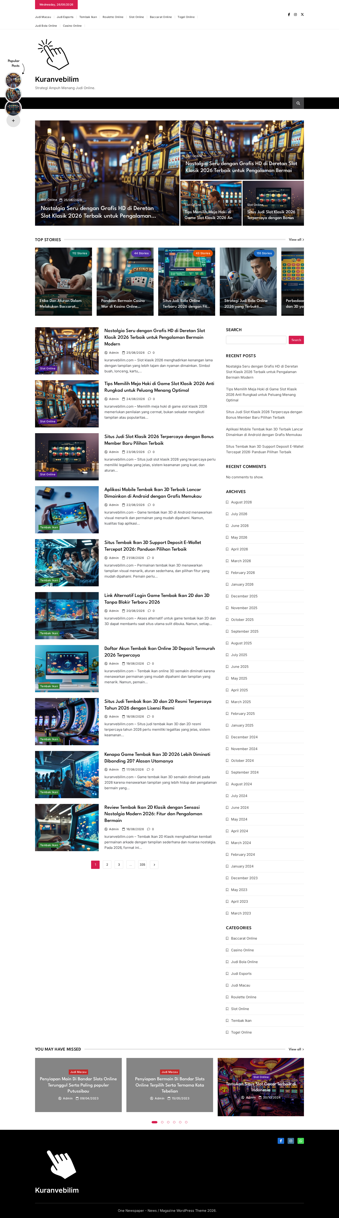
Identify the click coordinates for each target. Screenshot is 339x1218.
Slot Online (136, 17)
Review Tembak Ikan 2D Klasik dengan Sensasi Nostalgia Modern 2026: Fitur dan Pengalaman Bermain (153, 814)
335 (142, 864)
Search (234, 330)
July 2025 (239, 655)
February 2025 (243, 713)
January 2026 (242, 584)
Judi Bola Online (46, 25)
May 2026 (239, 537)
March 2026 (241, 561)
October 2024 (242, 760)
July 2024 (239, 796)
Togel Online (186, 17)
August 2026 (241, 502)
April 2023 (239, 901)
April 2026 (239, 549)
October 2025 (242, 619)
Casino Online (72, 25)
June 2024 (240, 807)
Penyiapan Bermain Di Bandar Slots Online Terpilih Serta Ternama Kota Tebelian (170, 1085)
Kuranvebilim (57, 79)
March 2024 (241, 843)
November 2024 (244, 749)
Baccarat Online (161, 17)
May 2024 (239, 819)
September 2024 (245, 772)
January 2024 (242, 866)
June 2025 (240, 666)
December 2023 (244, 878)
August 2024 (241, 784)
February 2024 (243, 854)
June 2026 (240, 525)
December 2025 (244, 596)
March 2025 (241, 702)
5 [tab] (180, 1122)
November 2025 (244, 608)
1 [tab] (155, 1122)
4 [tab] (174, 1122)
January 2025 (242, 725)
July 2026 (239, 514)
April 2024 (239, 831)
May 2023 (239, 890)
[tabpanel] (78, 1085)
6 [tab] (186, 1122)
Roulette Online (113, 17)
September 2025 (245, 631)
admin (114, 352)
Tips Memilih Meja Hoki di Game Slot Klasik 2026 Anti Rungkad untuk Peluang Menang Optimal (261, 394)
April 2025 (239, 690)
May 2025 (239, 678)
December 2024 (244, 737)
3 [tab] (168, 1122)
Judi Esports (65, 17)
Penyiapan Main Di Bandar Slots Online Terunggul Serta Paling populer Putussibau (78, 1085)
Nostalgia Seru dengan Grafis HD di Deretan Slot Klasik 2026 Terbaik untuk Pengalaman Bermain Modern (97, 216)
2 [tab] (162, 1122)
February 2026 (243, 572)
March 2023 (241, 913)
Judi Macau (43, 17)
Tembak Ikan (88, 17)
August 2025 (241, 643)
